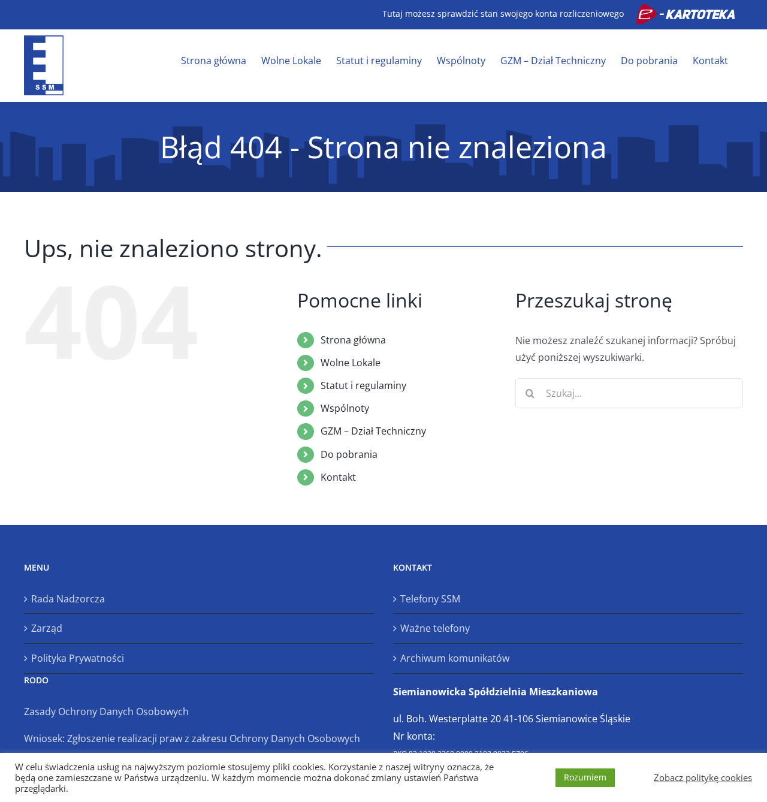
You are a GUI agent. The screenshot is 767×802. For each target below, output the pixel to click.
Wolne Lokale (351, 362)
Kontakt (338, 477)
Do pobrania (349, 454)
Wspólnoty (345, 408)
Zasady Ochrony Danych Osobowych (106, 711)
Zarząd (46, 628)
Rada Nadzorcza (68, 598)
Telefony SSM (430, 598)
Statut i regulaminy (363, 385)
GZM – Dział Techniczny (373, 431)
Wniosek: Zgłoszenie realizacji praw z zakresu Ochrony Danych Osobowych (192, 738)
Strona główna (353, 339)
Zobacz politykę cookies (703, 777)
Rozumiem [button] (585, 777)
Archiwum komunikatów (454, 658)
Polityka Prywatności (77, 658)
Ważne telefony (435, 628)
